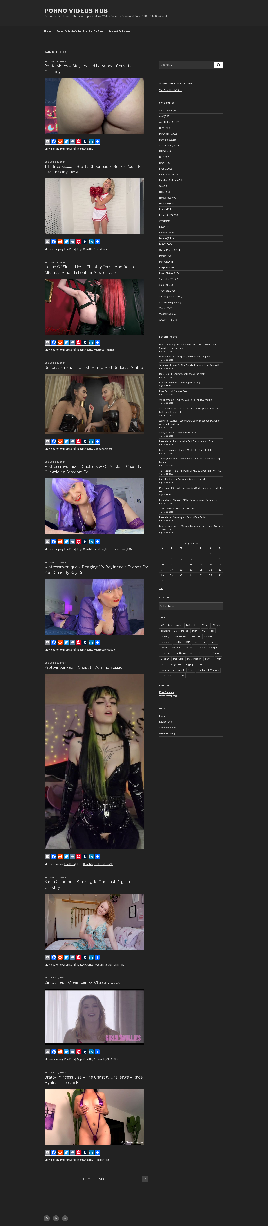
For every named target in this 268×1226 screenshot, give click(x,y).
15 (210, 564)
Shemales (164, 279)
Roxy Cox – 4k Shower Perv (173, 391)
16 (220, 564)
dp (204, 642)
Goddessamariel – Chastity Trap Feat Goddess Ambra (93, 367)
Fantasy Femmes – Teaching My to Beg (179, 382)
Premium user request (172, 670)
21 (201, 569)
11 (172, 564)
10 (162, 564)
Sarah (101, 964)
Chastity (88, 148)
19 (181, 569)
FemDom (69, 148)
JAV (161, 221)
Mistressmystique (115, 549)
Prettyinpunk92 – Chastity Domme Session (84, 667)
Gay (161, 186)
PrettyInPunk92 (103, 864)
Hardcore (164, 203)
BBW (162, 128)
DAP (161, 151)
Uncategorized (166, 296)
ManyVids (178, 658)
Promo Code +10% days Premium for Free (80, 31)
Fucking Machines (168, 180)
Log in (162, 716)
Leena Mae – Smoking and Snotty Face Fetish (182, 517)
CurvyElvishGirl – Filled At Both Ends (177, 432)
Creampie (99, 1059)
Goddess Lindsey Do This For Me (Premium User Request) (189, 365)
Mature (163, 238)
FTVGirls (201, 647)
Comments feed (167, 727)
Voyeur (162, 308)
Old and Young (166, 250)
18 (171, 569)
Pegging (189, 664)
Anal (161, 116)
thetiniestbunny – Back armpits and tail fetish (182, 479)
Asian (179, 625)
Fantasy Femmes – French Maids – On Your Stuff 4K (185, 450)
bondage (165, 630)
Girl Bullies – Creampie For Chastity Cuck (82, 982)
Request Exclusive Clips (122, 31)
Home (47, 31)
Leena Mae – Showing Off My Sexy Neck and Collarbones (188, 500)
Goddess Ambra (103, 448)
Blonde (205, 625)
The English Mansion (208, 670)
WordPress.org (167, 733)
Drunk (162, 162)
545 (102, 1179)
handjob (213, 647)
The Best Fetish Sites (170, 90)
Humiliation (180, 653)
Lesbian (163, 232)
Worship (179, 675)
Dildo (196, 642)
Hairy (161, 192)
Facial (164, 647)
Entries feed (165, 721)
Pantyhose (175, 664)
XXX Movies (165, 319)
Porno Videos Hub (76, 10)
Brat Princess (181, 630)
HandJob (163, 197)
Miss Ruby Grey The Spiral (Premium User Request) (185, 356)
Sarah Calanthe (115, 964)
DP (160, 157)
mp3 (163, 664)
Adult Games (165, 110)
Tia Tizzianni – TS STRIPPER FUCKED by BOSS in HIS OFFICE (190, 470)
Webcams (164, 314)
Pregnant (164, 267)
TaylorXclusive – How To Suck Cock (177, 508)
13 (191, 564)
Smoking (163, 284)
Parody (162, 255)
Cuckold (208, 636)
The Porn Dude (184, 83)
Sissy (191, 670)
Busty (195, 630)
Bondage (164, 139)
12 (181, 564)
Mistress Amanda (104, 349)
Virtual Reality (166, 302)
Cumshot (165, 642)
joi (191, 653)
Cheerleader (101, 249)
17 (162, 569)
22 (210, 569)
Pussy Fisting (166, 273)
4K (85, 964)
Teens (162, 290)
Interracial (164, 215)
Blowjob (217, 625)
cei (212, 630)
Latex (162, 226)
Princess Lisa (101, 1159)
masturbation (194, 658)
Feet (161, 168)
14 (201, 564)
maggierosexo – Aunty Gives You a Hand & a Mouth (185, 400)
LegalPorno (213, 653)
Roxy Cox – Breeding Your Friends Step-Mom (182, 374)
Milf (161, 244)
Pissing (163, 261)
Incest (162, 209)
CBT (204, 630)
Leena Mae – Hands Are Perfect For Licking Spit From (186, 441)
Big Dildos (164, 133)
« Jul (161, 588)
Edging (213, 642)
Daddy (177, 642)
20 (191, 569)
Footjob (189, 647)
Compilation (165, 145)
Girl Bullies (112, 1059)
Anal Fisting (165, 122)
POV (129, 549)
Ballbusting (192, 625)
